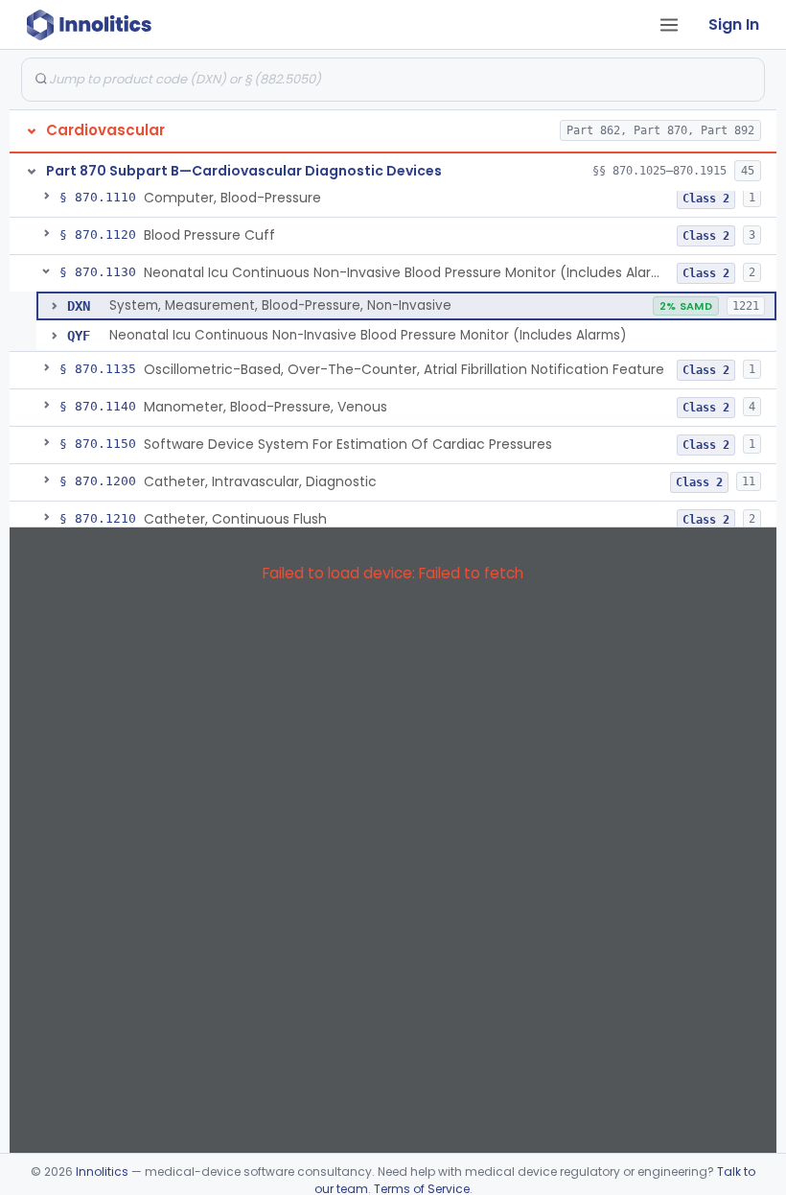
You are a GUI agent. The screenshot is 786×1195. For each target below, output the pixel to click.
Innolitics (102, 1171)
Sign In (733, 24)
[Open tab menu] (669, 25)
